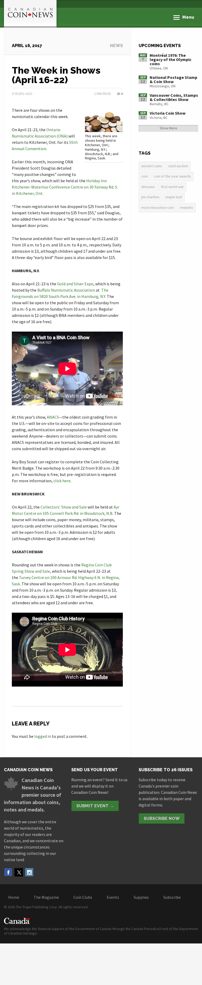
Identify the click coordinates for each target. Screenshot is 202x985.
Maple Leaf (173, 197)
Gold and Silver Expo (75, 283)
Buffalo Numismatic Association (66, 290)
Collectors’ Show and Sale (64, 507)
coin (144, 176)
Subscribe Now (162, 818)
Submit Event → (95, 805)
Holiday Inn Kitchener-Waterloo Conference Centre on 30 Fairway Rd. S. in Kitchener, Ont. (65, 187)
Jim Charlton (150, 197)
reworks (186, 207)
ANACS (53, 417)
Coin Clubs (82, 897)
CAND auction (178, 166)
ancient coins (151, 166)
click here (61, 480)
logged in (42, 736)
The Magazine (46, 897)
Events (113, 897)
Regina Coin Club (96, 564)
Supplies (141, 897)
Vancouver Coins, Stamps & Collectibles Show (174, 97)
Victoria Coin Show (167, 113)
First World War (172, 186)
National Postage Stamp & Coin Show (173, 79)
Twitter (18, 872)
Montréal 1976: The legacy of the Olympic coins (170, 59)
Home (13, 897)
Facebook (8, 872)
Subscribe (172, 897)
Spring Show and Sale (31, 571)
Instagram (29, 872)
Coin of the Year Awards (172, 176)
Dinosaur (148, 186)
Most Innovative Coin (157, 207)
